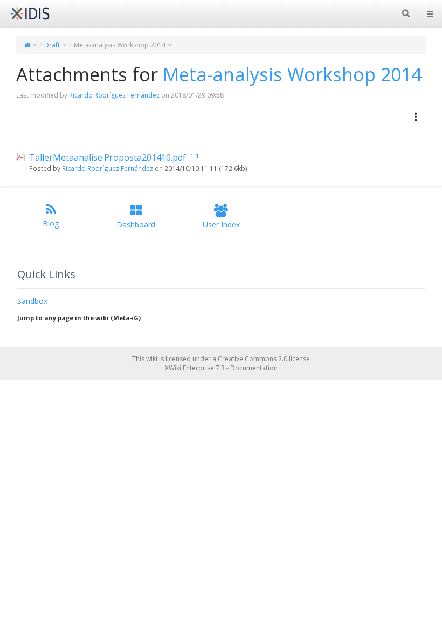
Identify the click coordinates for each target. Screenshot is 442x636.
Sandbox (32, 301)
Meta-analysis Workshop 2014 (119, 45)
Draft (52, 45)
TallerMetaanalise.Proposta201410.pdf (107, 157)
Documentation (254, 367)
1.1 (194, 155)
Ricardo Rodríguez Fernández (114, 95)
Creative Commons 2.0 (252, 358)
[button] (416, 117)
